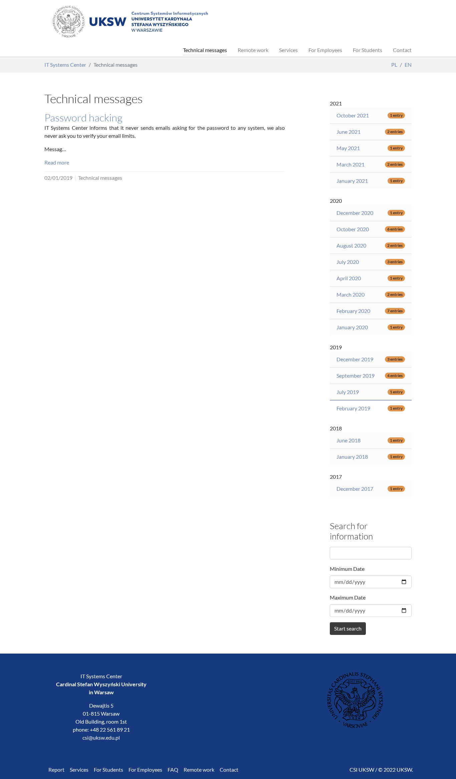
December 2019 (354, 359)
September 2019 (355, 375)
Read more (56, 162)
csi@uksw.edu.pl (101, 737)
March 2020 (350, 294)
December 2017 (354, 488)
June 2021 (348, 131)
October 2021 (352, 115)
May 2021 (348, 148)
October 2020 (352, 229)
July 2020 (347, 262)
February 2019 (353, 408)
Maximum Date (348, 597)
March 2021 (350, 164)
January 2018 (352, 456)
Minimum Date (347, 568)
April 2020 (348, 278)
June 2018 (348, 440)
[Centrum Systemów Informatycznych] (129, 21)
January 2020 (352, 327)
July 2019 (347, 392)
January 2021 (352, 180)
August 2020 (351, 245)
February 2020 (353, 311)
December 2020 (354, 213)
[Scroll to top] (441, 764)
